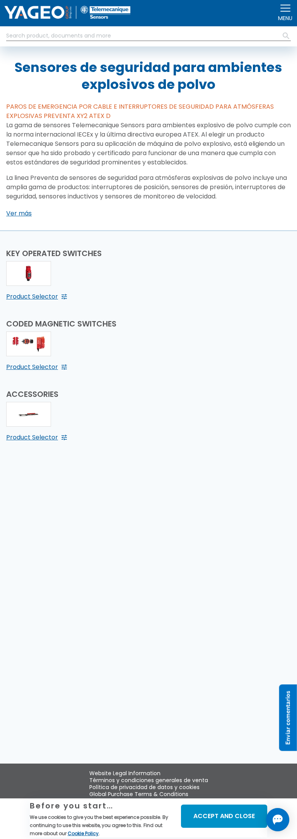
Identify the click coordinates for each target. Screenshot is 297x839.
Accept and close (224, 816)
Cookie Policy (83, 833)
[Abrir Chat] (277, 819)
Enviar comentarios (288, 717)
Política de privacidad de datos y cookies (144, 787)
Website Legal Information (124, 773)
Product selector (32, 296)
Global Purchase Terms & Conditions (138, 794)
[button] (19, 213)
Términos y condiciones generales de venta (148, 780)
